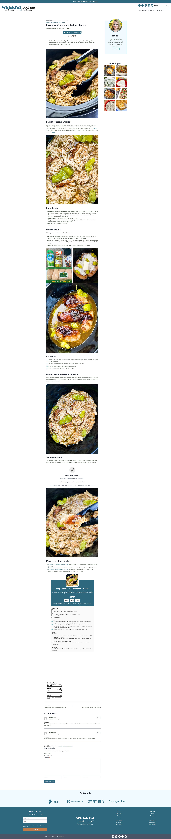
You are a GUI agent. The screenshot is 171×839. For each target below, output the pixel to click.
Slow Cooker (62, 22)
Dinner (56, 22)
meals (53, 132)
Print (67, 600)
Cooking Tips (151, 10)
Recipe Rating (47, 753)
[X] (73, 36)
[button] (70, 596)
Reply (98, 717)
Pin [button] (73, 600)
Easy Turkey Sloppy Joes (54, 567)
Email (66, 777)
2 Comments (67, 28)
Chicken (53, 22)
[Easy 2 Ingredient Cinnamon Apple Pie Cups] (109, 70)
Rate (78, 600)
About (158, 10)
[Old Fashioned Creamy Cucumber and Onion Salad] (109, 82)
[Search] (167, 5)
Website (85, 777)
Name (46, 777)
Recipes (144, 10)
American (48, 22)
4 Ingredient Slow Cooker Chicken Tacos (58, 569)
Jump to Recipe (68, 32)
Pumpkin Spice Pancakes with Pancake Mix (55, 706)
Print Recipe (78, 32)
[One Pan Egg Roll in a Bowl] (121, 70)
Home (140, 10)
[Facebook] (71, 36)
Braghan (49, 28)
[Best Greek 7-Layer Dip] (121, 93)
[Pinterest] (69, 36)
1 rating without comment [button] (65, 746)
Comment (47, 757)
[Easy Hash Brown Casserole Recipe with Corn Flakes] (121, 105)
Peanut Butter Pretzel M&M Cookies (91, 706)
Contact (162, 10)
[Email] (76, 36)
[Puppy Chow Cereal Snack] (109, 105)
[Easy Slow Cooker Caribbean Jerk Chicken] (109, 93)
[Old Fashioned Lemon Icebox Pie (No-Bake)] (121, 82)
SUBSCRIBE (35, 829)
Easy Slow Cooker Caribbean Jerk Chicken (58, 564)
